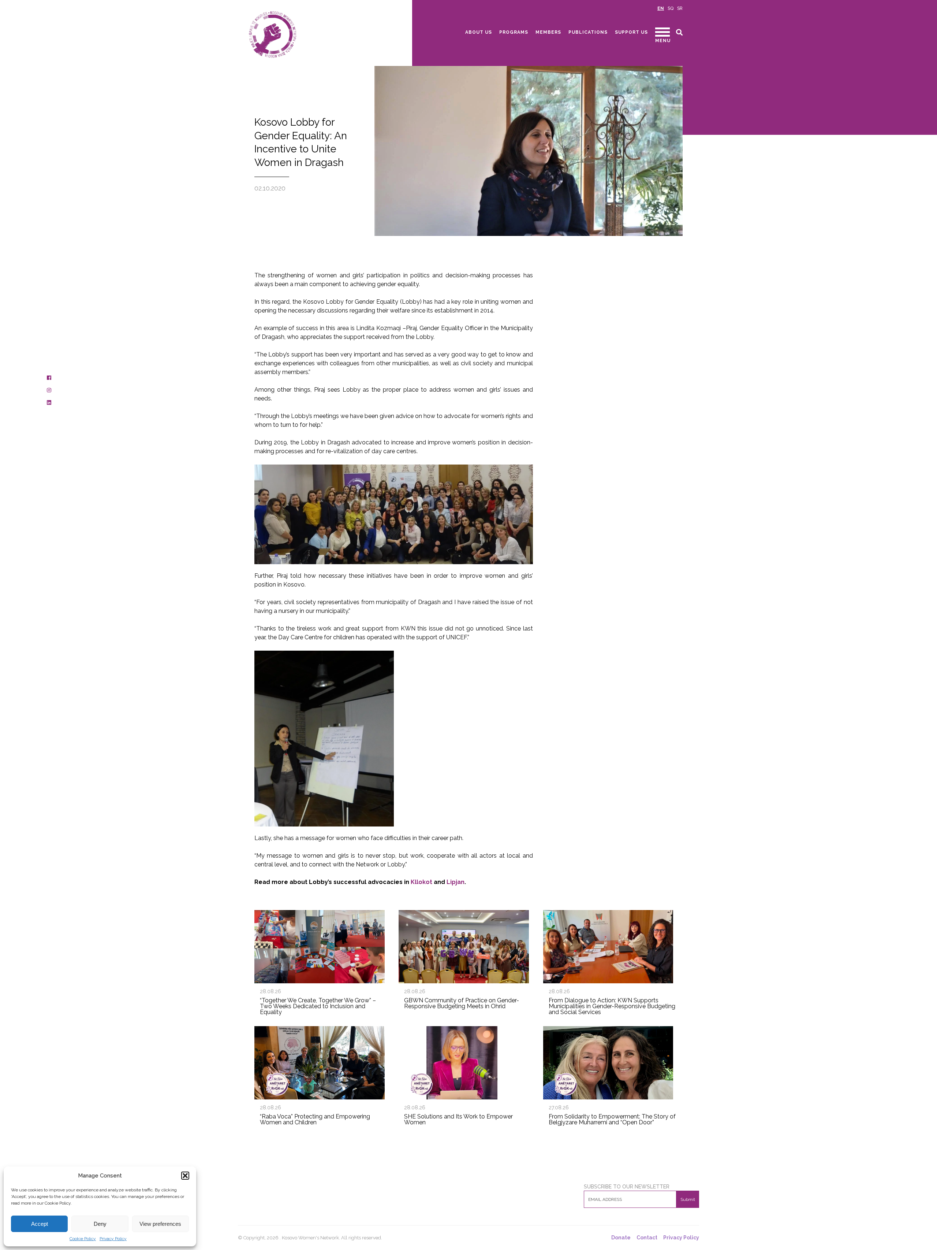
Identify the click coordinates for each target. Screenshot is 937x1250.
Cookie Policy (83, 1238)
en (660, 8)
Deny (100, 1224)
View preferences (160, 1224)
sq (670, 8)
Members (548, 32)
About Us (478, 32)
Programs (513, 32)
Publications (588, 32)
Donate (621, 1237)
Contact (647, 1237)
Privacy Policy (113, 1238)
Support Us (631, 32)
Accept (39, 1224)
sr (680, 8)
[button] (185, 1175)
